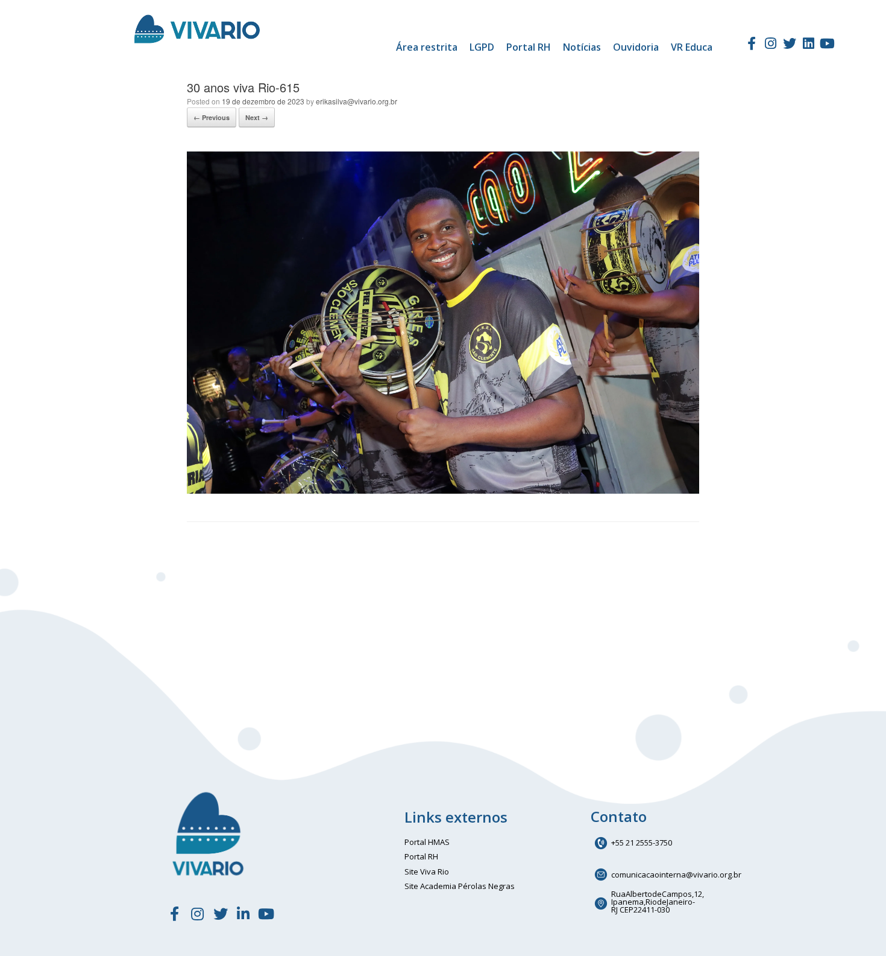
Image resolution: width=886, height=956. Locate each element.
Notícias (582, 47)
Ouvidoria (636, 47)
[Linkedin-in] (243, 913)
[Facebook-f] (751, 43)
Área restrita (426, 47)
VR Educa (691, 47)
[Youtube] (827, 43)
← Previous (211, 117)
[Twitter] (789, 43)
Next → (256, 117)
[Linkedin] (808, 43)
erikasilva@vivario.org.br (356, 101)
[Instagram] (771, 43)
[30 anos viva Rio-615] (443, 490)
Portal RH (528, 47)
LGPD (482, 47)
